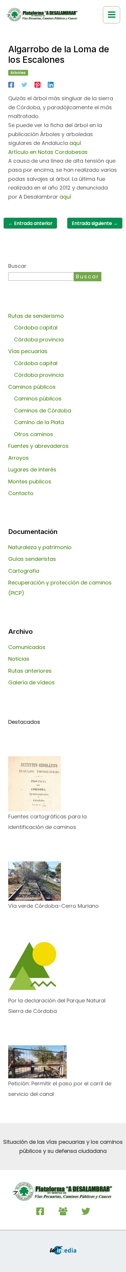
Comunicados (26, 647)
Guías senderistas (32, 559)
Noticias (18, 658)
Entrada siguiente (95, 223)
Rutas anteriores (30, 670)
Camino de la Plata (39, 422)
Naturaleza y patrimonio (39, 547)
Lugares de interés (32, 469)
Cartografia (23, 571)
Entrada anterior (30, 223)
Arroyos (18, 457)
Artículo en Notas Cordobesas (48, 152)
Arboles (18, 72)
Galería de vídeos (31, 682)
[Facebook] (11, 84)
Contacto (20, 493)
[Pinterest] (37, 84)
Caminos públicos (38, 398)
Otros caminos (33, 434)
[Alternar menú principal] (111, 14)
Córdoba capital (35, 327)
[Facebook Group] (63, 1211)
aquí (75, 143)
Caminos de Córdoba (42, 410)
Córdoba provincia (39, 339)
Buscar (17, 266)
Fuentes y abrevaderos (38, 446)
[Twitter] (24, 84)
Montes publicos (29, 481)
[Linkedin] (51, 84)
